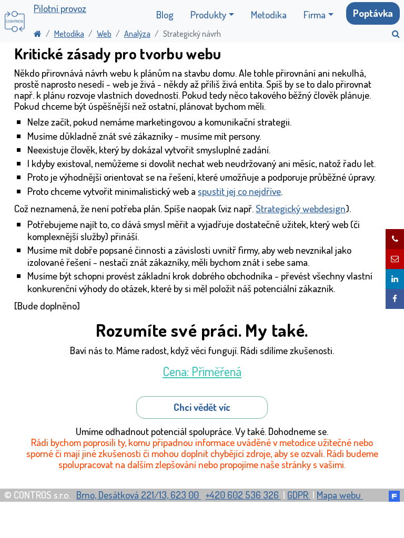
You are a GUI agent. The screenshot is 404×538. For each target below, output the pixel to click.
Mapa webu (340, 494)
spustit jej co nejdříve (239, 191)
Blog (165, 14)
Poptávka (373, 12)
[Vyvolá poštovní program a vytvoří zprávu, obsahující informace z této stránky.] (395, 259)
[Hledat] (391, 33)
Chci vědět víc (202, 406)
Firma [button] (315, 14)
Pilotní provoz (60, 8)
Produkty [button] (208, 14)
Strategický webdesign (301, 208)
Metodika (269, 14)
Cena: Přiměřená (202, 371)
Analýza (137, 33)
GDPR (298, 494)
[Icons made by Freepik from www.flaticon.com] (394, 494)
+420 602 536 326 (243, 494)
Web (104, 33)
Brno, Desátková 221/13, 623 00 (138, 494)
